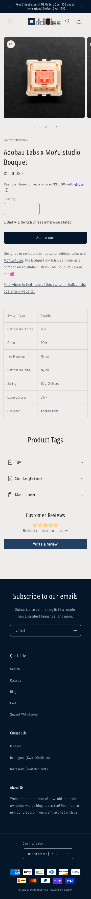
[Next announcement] (81, 6)
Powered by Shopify (61, 889)
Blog (13, 691)
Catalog (15, 680)
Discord (15, 746)
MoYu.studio (13, 260)
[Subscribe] (75, 630)
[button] (10, 21)
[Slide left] (34, 127)
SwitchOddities (39, 889)
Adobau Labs (50, 411)
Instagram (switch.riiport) (29, 769)
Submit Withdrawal (24, 714)
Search (15, 669)
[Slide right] (56, 127)
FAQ (13, 703)
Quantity (9, 199)
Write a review (45, 544)
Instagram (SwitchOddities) (30, 757)
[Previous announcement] (9, 6)
